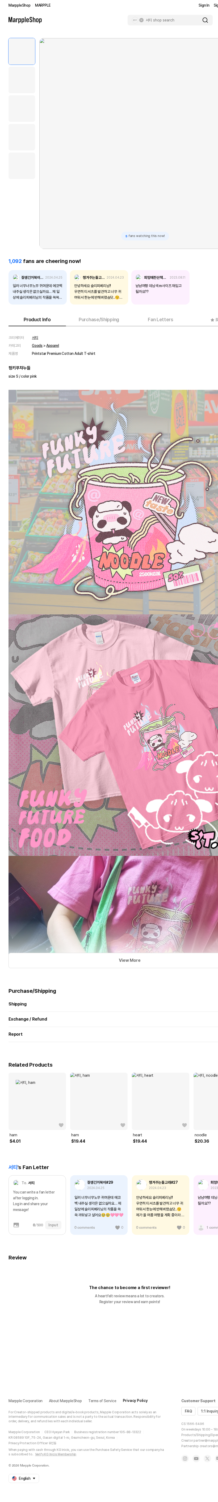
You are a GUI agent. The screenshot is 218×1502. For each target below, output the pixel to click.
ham (13, 1135)
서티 (35, 338)
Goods (37, 345)
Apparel (52, 345)
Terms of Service (102, 1401)
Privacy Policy (135, 1400)
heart (137, 1135)
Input (53, 1225)
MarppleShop (20, 5)
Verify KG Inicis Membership (56, 1454)
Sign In (204, 5)
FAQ (188, 1411)
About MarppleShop (65, 1401)
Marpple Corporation (26, 1401)
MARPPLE (43, 5)
